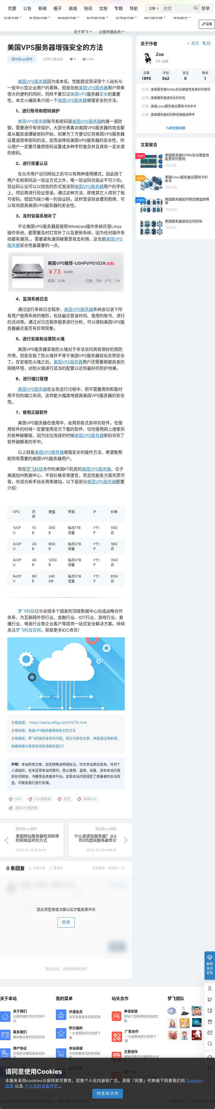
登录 (66, 922)
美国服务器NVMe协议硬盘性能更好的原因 (175, 89)
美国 (74, 94)
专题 (118, 8)
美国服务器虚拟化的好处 (163, 98)
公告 (27, 8)
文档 (103, 8)
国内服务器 (153, 17)
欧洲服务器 (96, 17)
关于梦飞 (81, 31)
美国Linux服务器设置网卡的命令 (168, 106)
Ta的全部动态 (175, 128)
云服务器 (11, 17)
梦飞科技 (34, 469)
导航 (134, 8)
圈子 (57, 8)
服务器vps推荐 (22, 59)
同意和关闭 (108, 1093)
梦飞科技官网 (28, 630)
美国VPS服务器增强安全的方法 (52, 730)
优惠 (12, 8)
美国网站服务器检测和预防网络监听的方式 (37, 838)
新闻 (42, 8)
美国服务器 (67, 17)
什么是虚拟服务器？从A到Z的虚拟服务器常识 (95, 838)
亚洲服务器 (124, 17)
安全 (103, 94)
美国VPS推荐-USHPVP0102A (77, 263)
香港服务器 (38, 17)
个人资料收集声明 (41, 1086)
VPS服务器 (36, 121)
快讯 (88, 8)
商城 (73, 8)
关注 (195, 43)
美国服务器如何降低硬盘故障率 (168, 115)
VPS (83, 94)
